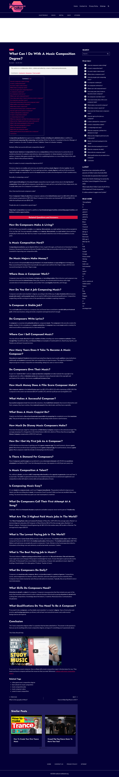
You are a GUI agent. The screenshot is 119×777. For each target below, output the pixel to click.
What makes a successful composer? (20, 104)
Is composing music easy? (17, 117)
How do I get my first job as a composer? (21, 110)
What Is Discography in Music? (18, 698)
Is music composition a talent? (18, 114)
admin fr (85, 212)
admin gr (85, 214)
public (84, 293)
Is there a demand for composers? (19, 112)
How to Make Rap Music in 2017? (68, 698)
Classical (85, 227)
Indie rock (85, 264)
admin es (85, 209)
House (84, 261)
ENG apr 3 (85, 239)
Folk (83, 246)
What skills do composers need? (19, 129)
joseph (12, 62)
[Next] (73, 731)
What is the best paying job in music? (20, 125)
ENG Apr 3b (86, 241)
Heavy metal (86, 256)
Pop (83, 291)
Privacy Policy (93, 6)
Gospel (84, 251)
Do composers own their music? (19, 100)
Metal (61, 15)
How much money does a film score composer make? (24, 102)
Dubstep (85, 234)
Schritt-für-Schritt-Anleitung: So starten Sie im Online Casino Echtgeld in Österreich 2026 (95, 181)
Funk (83, 249)
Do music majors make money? (18, 85)
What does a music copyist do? (18, 106)
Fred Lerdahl (36, 73)
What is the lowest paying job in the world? (22, 123)
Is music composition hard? (17, 83)
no (83, 279)
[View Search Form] (108, 6)
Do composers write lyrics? (17, 94)
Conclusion (13, 133)
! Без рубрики (86, 202)
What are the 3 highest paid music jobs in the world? (24, 121)
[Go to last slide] (13, 731)
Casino (84, 224)
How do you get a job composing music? (21, 89)
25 (83, 204)
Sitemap (102, 6)
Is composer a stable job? (17, 92)
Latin (83, 274)
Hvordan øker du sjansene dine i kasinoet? (95, 176)
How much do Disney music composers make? (23, 108)
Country (85, 229)
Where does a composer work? (18, 87)
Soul (83, 303)
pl (82, 288)
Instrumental (86, 266)
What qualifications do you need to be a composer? (24, 131)
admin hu (85, 217)
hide (30, 78)
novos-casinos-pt (87, 281)
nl (82, 276)
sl (82, 301)
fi (82, 244)
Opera (84, 286)
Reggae (84, 296)
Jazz (69, 15)
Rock (53, 15)
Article (84, 219)
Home (76, 6)
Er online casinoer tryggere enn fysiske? (94, 192)
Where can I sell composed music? (19, 96)
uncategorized (86, 308)
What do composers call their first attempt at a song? (25, 119)
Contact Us (83, 6)
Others (77, 15)
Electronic (43, 15)
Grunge (84, 254)
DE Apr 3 (85, 232)
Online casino (86, 283)
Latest (12, 49)
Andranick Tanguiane (25, 73)
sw (83, 306)
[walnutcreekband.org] (17, 6)
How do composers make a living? (19, 81)
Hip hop (84, 259)
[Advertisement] (59, 30)
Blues (84, 222)
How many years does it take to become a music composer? (26, 98)
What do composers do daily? (18, 127)
